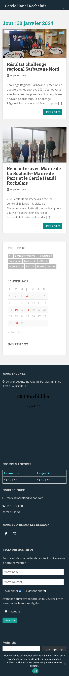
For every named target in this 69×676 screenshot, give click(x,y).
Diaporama (15, 261)
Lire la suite (52, 112)
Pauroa (30, 266)
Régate (40, 266)
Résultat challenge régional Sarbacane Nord (33, 66)
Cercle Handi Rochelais (25, 5)
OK (35, 671)
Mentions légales (29, 603)
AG (10, 255)
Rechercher (10, 642)
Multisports (30, 261)
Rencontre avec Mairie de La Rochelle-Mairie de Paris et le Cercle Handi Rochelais (34, 176)
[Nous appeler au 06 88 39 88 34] (23, 512)
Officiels (43, 261)
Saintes (51, 266)
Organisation (16, 266)
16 (16, 309)
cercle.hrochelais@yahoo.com (24, 498)
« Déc (11, 332)
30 (16, 323)
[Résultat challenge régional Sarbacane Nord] (34, 43)
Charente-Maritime (25, 255)
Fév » (19, 332)
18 (27, 309)
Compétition (45, 255)
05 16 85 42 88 (14, 506)
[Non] (64, 663)
